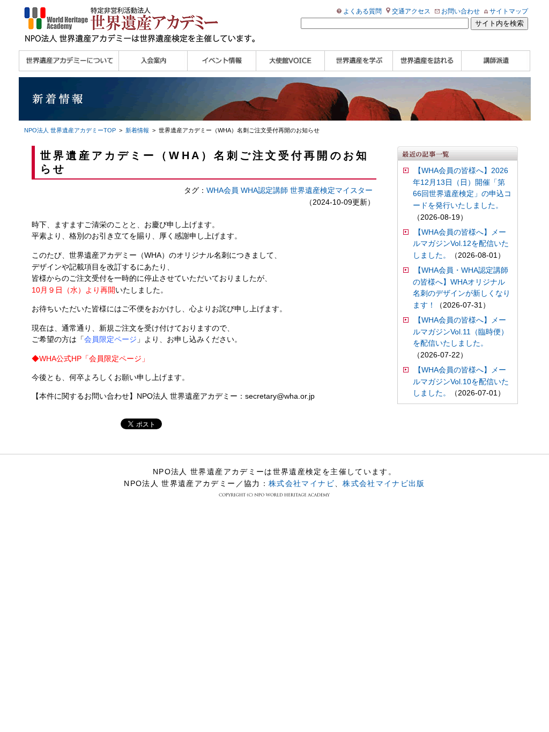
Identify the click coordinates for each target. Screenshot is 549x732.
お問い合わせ (460, 11)
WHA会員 (222, 190)
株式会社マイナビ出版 (384, 483)
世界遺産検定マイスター (331, 190)
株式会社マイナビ (302, 483)
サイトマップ (508, 11)
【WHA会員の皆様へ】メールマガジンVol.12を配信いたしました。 (461, 244)
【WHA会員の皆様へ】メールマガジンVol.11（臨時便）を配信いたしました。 (460, 332)
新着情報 (137, 130)
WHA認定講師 (264, 190)
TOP (70, 130)
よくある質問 (362, 11)
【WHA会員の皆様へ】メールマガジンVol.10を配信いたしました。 (461, 382)
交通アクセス (411, 11)
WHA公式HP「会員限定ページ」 (94, 359)
